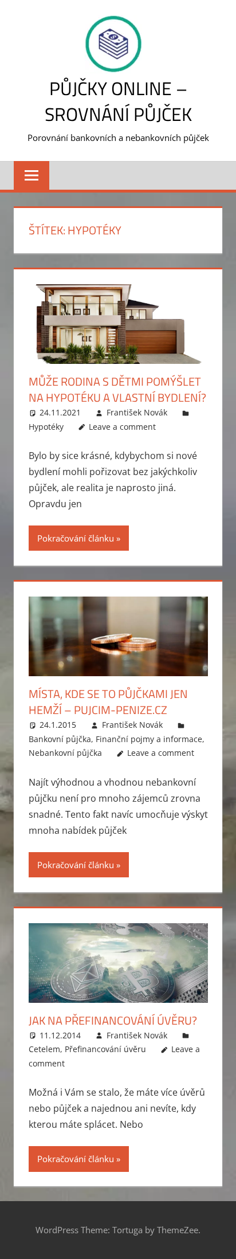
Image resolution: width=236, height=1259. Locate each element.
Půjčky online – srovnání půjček (118, 101)
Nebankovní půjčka (65, 752)
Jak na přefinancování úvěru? (113, 1020)
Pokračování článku (75, 538)
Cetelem (44, 1049)
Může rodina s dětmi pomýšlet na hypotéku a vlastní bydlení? (117, 389)
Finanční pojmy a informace (149, 739)
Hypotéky (46, 426)
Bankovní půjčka (60, 739)
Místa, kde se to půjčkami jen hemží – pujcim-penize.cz (108, 702)
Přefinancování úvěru (105, 1049)
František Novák (137, 412)
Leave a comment (122, 426)
